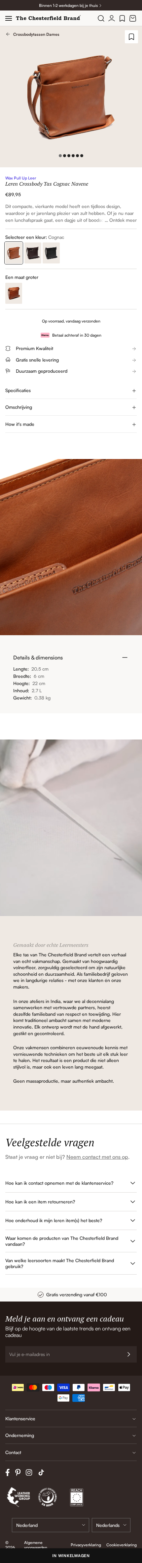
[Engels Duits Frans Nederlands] (111, 1525)
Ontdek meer (123, 220)
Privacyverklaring (86, 1544)
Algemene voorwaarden (35, 1545)
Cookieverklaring (121, 1544)
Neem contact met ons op (97, 1157)
